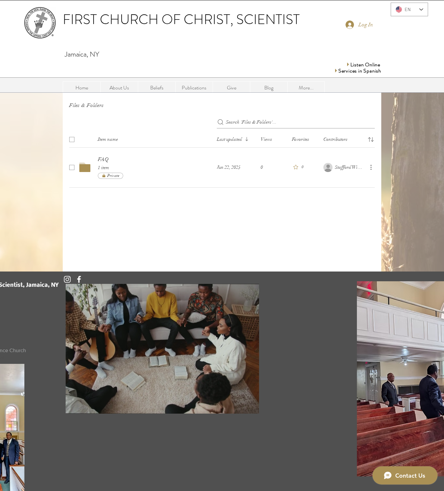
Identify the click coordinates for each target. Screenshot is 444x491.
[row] (222, 138)
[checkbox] (71, 139)
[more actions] (371, 167)
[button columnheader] (371, 139)
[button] (194, 88)
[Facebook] (79, 279)
